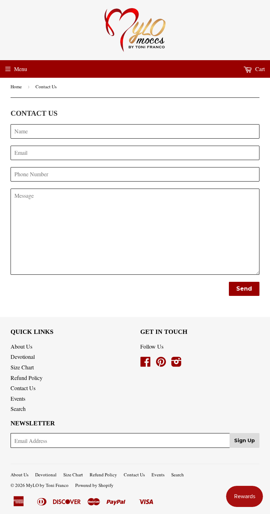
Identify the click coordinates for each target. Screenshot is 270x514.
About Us (21, 346)
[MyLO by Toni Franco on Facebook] (145, 363)
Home (16, 86)
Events (18, 398)
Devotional (23, 356)
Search (18, 408)
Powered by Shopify (94, 485)
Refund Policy (27, 377)
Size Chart (22, 367)
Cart (259, 68)
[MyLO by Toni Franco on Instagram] (176, 363)
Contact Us (23, 388)
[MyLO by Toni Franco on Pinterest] (161, 363)
